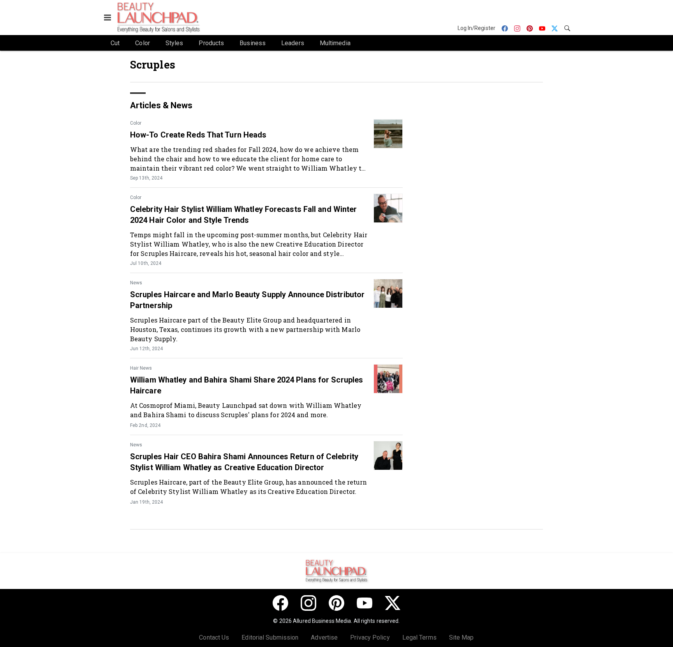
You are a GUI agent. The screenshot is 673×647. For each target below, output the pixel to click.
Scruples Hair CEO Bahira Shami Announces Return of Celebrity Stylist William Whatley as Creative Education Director (244, 462)
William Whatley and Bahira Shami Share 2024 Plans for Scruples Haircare (246, 385)
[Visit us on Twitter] (392, 603)
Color (135, 123)
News (136, 283)
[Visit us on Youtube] (364, 603)
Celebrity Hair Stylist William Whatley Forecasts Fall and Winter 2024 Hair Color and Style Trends (243, 215)
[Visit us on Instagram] (308, 603)
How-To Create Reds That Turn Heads (198, 134)
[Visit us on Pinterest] (336, 603)
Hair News (141, 368)
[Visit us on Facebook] (280, 603)
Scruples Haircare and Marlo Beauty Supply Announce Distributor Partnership (247, 300)
